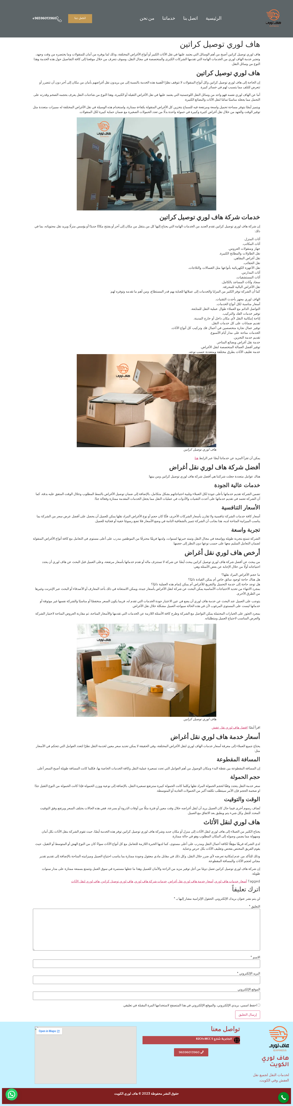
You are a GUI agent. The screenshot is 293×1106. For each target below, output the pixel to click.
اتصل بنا (190, 18)
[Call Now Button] (283, 1097)
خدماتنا (168, 18)
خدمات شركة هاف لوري (151, 881)
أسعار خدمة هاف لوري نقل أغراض (190, 881)
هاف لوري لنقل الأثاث (85, 881)
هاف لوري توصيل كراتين (117, 881)
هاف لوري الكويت (275, 1062)
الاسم (255, 957)
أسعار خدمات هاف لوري (231, 881)
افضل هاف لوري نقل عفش (230, 727)
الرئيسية (213, 18)
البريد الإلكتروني (248, 973)
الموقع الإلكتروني (249, 989)
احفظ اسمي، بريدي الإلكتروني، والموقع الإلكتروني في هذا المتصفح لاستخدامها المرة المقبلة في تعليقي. (190, 1005)
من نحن (147, 18)
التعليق (254, 906)
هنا (196, 458)
